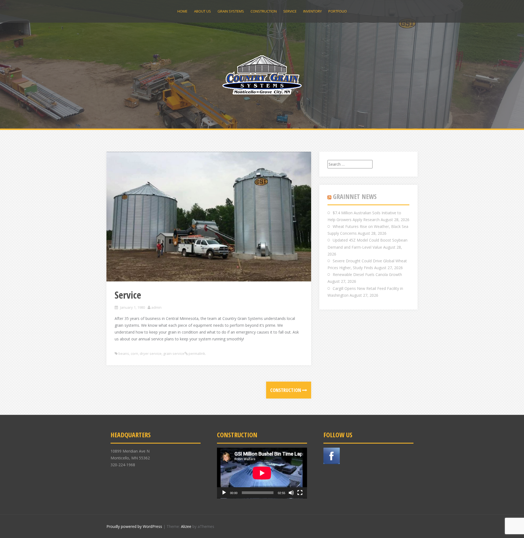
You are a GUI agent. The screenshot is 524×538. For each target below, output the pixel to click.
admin (156, 307)
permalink (196, 353)
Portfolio (337, 11)
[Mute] (291, 492)
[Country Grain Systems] (262, 74)
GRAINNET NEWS (355, 196)
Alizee (186, 526)
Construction (264, 11)
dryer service (151, 353)
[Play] (224, 492)
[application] (262, 473)
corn (134, 353)
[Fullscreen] (300, 492)
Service (290, 11)
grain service (173, 353)
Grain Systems (231, 11)
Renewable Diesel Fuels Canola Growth (367, 274)
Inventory (312, 11)
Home (182, 11)
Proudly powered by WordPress (134, 526)
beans (123, 353)
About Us (202, 11)
